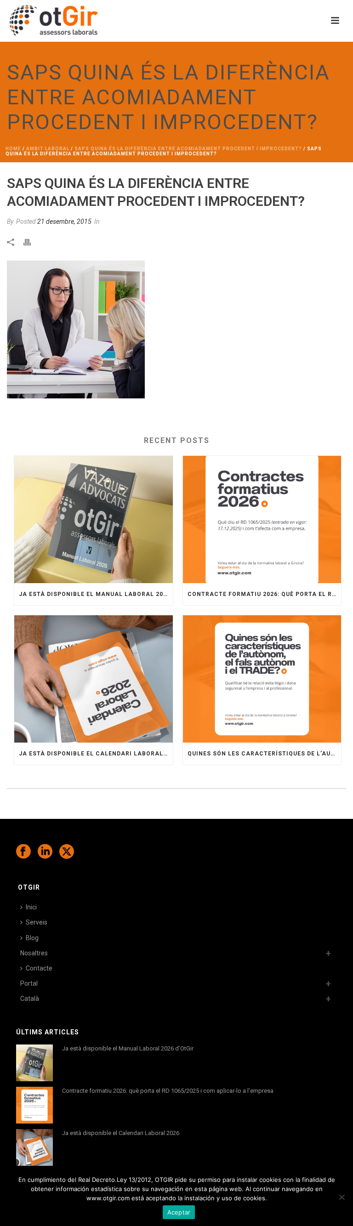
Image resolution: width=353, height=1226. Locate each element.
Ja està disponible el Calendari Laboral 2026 (96, 753)
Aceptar (179, 1212)
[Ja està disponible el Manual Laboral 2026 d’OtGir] (93, 519)
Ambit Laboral (47, 148)
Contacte (39, 968)
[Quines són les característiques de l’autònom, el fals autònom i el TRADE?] (262, 679)
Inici (31, 907)
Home (13, 148)
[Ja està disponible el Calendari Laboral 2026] (93, 679)
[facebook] (23, 852)
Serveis (36, 922)
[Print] (31, 241)
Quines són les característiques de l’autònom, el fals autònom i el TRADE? (265, 753)
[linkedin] (45, 852)
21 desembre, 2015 (64, 221)
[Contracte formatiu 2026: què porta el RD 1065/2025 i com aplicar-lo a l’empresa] (262, 519)
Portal (29, 983)
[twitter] (66, 852)
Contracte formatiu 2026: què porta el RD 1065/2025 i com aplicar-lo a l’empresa (265, 594)
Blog (32, 938)
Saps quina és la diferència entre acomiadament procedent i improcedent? (188, 148)
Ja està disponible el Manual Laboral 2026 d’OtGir (96, 594)
